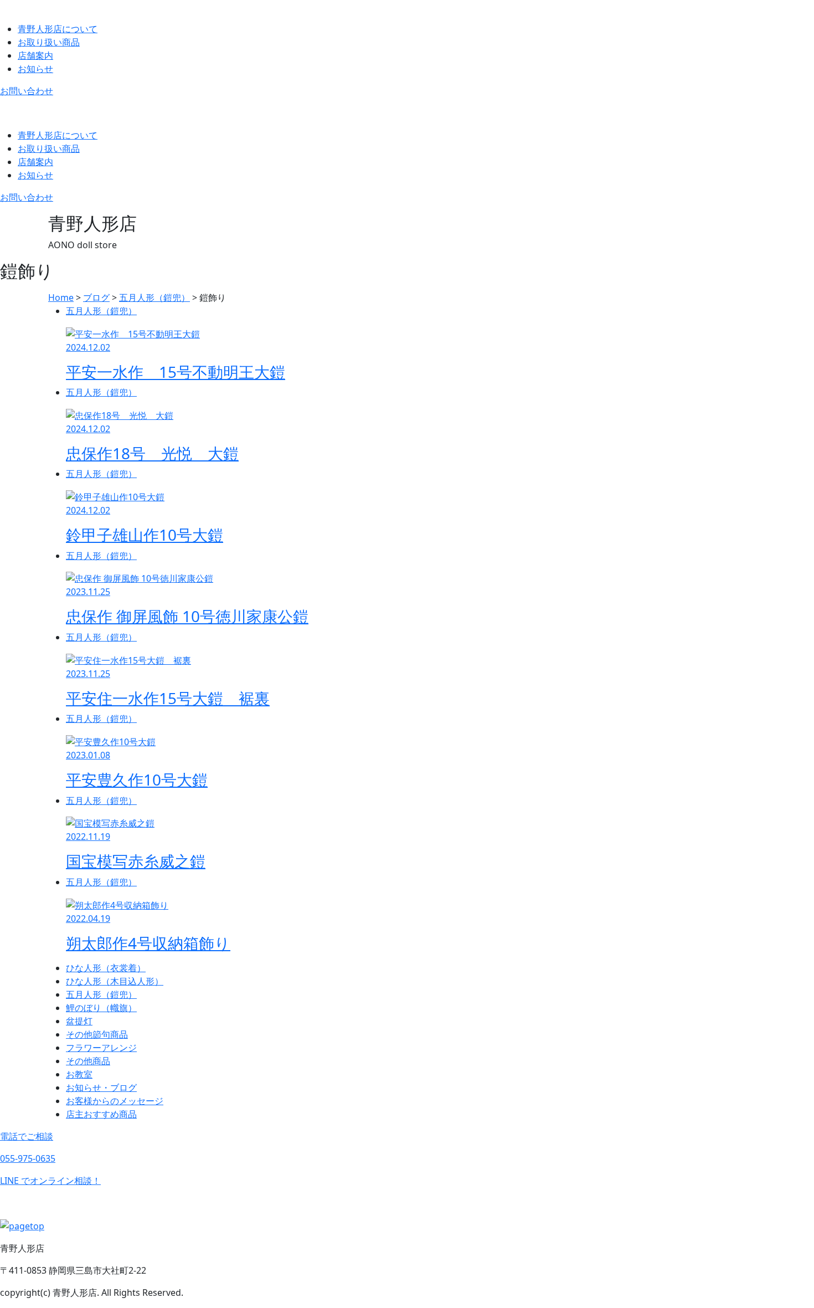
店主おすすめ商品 (101, 1114)
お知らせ (35, 69)
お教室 (79, 1074)
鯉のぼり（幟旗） (101, 1008)
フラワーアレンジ (101, 1048)
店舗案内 (35, 55)
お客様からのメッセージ (114, 1101)
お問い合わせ (26, 91)
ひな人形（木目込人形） (114, 981)
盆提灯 (79, 1021)
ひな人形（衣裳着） (106, 968)
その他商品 (88, 1061)
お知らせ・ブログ (101, 1087)
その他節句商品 (97, 1034)
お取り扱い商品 (49, 42)
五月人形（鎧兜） (101, 994)
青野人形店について (57, 29)
